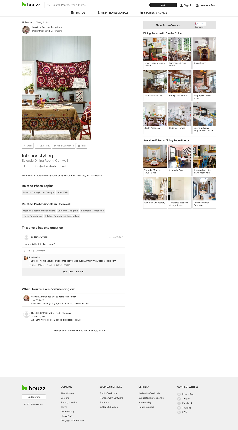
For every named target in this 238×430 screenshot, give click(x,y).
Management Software (111, 398)
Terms (64, 407)
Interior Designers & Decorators (47, 31)
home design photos (87, 330)
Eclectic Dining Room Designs (38, 192)
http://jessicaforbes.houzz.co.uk (50, 166)
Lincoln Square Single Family (154, 64)
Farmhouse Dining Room (177, 64)
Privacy (64, 402)
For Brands (105, 402)
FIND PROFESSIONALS (115, 12)
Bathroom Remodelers (92, 210)
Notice (73, 402)
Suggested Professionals (151, 398)
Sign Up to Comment (73, 271)
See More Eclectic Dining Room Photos (166, 140)
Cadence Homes (177, 128)
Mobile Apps (67, 416)
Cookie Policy (67, 411)
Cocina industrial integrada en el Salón (203, 129)
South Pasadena (152, 128)
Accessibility (144, 402)
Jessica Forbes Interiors (47, 27)
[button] (25, 251)
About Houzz (67, 393)
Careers (65, 398)
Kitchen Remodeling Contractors (62, 216)
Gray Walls (62, 192)
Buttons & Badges (109, 407)
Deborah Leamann (153, 95)
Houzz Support (146, 407)
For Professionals (108, 393)
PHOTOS (79, 12)
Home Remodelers (32, 216)
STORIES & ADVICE (155, 12)
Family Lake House (178, 95)
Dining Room (200, 63)
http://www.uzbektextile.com (101, 260)
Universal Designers (68, 210)
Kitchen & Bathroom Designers (39, 210)
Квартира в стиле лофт (202, 96)
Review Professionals (149, 393)
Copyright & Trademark (72, 420)
